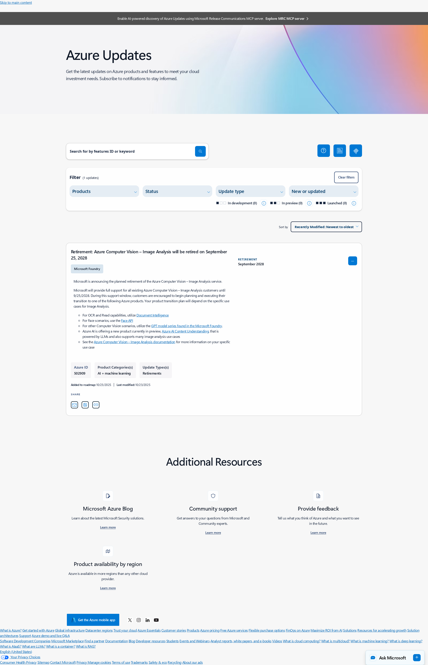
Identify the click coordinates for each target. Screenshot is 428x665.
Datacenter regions (99, 630)
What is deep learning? (405, 641)
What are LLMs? (33, 646)
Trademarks (139, 662)
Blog (132, 641)
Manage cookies (99, 662)
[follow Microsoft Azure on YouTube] (156, 620)
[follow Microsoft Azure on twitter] (130, 620)
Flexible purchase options (267, 630)
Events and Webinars (194, 641)
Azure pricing (209, 630)
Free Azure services (234, 630)
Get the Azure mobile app (96, 620)
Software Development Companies (25, 641)
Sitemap (43, 662)
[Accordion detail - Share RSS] (85, 404)
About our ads (192, 662)
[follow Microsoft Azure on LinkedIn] (147, 620)
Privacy (82, 662)
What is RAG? (86, 646)
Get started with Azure (38, 630)
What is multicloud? (335, 641)
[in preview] (309, 203)
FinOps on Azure (298, 630)
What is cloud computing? (301, 641)
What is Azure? (10, 630)
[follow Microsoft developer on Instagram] (138, 620)
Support (25, 635)
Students (172, 641)
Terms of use (121, 662)
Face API (127, 320)
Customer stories (173, 630)
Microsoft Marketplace (67, 641)
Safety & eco (158, 662)
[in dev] (263, 203)
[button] (323, 150)
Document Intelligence (152, 315)
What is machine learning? (369, 641)
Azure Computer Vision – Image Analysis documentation (134, 341)
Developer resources (150, 641)
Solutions (350, 630)
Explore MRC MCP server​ (285, 18)
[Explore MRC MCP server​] (356, 150)
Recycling (174, 662)
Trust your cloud (125, 630)
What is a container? (60, 646)
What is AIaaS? (10, 646)
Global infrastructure (70, 630)
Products (193, 630)
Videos (277, 641)
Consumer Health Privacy (18, 662)
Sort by (283, 227)
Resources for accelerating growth (381, 630)
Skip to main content (16, 2)
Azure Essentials (149, 630)
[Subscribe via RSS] (339, 150)
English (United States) (16, 651)
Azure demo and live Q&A (51, 635)
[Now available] (353, 203)
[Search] (200, 151)
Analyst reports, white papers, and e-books (241, 641)
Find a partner (94, 641)
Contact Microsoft (63, 662)
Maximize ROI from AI (326, 630)
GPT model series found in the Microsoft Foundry (186, 325)
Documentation (116, 641)
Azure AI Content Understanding (185, 331)
